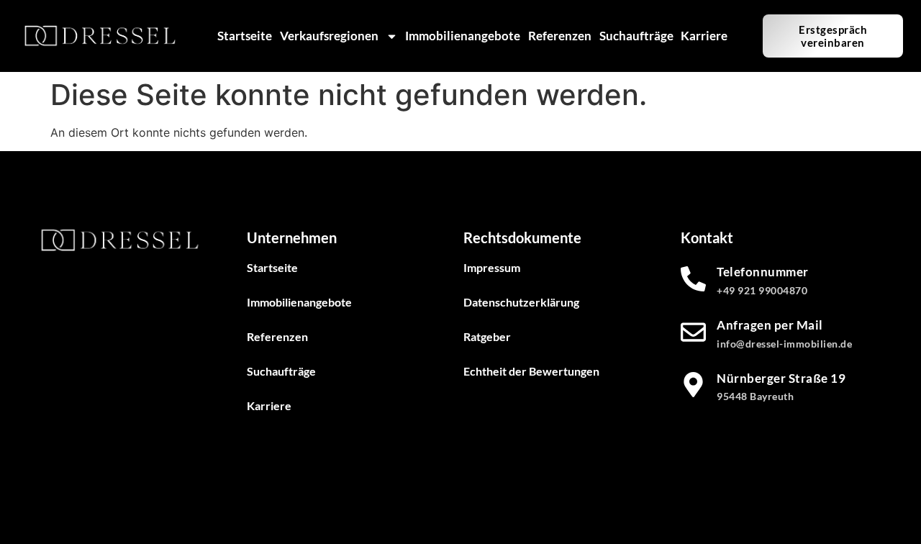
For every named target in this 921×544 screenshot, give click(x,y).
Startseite (244, 35)
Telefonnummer (763, 271)
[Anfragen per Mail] (693, 332)
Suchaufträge (636, 35)
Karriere (704, 35)
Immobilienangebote (462, 35)
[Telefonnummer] (693, 278)
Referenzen (559, 35)
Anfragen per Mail (770, 324)
